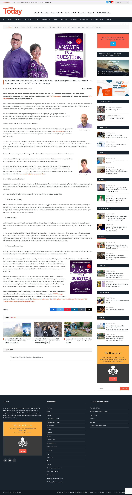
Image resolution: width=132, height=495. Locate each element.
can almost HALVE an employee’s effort (32, 174)
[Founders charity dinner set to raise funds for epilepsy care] (101, 284)
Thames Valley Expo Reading (115, 118)
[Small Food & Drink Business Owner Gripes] (101, 300)
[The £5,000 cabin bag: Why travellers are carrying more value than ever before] (101, 169)
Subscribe (82, 13)
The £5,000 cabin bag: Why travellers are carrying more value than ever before (116, 171)
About (36, 13)
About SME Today (95, 408)
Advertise (45, 13)
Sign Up (113, 379)
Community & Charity (53, 418)
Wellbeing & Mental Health (55, 482)
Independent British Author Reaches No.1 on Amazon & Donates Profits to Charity (79, 341)
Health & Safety (51, 443)
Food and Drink (51, 439)
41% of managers (55, 96)
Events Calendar (57, 13)
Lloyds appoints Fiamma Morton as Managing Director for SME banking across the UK (117, 200)
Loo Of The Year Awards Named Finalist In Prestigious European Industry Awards (116, 228)
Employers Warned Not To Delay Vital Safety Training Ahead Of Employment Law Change (116, 218)
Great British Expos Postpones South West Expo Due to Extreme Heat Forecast (116, 257)
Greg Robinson (14, 88)
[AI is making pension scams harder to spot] (101, 160)
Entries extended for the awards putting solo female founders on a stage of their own (116, 246)
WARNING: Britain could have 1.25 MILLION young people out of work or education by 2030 (34, 2)
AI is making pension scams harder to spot (117, 161)
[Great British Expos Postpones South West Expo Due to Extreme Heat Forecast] (101, 255)
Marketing (84, 19)
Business (49, 415)
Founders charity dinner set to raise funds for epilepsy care (117, 285)
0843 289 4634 (105, 13)
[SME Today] (12, 11)
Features (64, 19)
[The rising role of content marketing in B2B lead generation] (101, 135)
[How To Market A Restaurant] (101, 309)
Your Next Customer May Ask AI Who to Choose (116, 145)
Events (55, 19)
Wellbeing (73, 19)
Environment (50, 425)
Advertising (93, 415)
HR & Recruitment (97, 19)
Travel (109, 19)
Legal (36, 19)
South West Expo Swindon (114, 110)
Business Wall (70, 13)
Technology (45, 19)
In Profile (18, 19)
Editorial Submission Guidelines (99, 411)
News (3, 19)
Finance (28, 19)
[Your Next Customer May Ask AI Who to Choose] (101, 144)
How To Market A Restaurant (115, 309)
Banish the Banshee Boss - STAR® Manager (30, 357)
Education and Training (53, 422)
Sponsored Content (52, 471)
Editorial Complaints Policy (98, 425)
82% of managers (58, 131)
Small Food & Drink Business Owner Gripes (117, 301)
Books (84, 88)
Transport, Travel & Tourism (55, 478)
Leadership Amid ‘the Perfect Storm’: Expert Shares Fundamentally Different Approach (18, 341)
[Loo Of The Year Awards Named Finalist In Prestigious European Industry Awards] (101, 227)
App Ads (49, 408)
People (49, 464)
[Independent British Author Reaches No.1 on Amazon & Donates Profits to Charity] (78, 329)
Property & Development (54, 468)
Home (10, 19)
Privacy (92, 418)
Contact (91, 13)
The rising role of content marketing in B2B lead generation (117, 136)
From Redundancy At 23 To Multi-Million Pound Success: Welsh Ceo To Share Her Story (117, 189)
